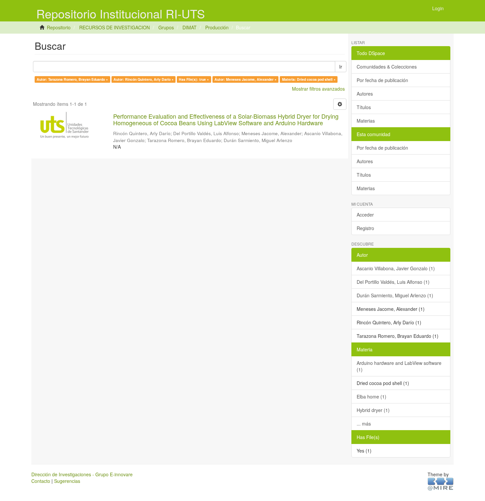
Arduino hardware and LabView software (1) (399, 366)
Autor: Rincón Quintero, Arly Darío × (143, 79)
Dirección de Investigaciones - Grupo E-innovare (82, 474)
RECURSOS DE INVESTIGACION (114, 27)
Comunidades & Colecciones (387, 66)
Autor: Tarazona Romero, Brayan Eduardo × (72, 79)
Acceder (365, 214)
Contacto (40, 481)
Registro (365, 228)
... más (364, 423)
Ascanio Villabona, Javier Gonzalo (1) (396, 268)
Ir (340, 66)
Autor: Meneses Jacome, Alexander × (245, 79)
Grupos (166, 27)
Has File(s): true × (194, 79)
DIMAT (189, 27)
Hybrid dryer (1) (373, 410)
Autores (365, 93)
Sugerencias (67, 481)
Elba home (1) (371, 396)
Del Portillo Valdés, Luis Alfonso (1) (393, 282)
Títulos (364, 107)
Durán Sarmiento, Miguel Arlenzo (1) (395, 295)
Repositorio (59, 27)
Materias (366, 120)
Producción (217, 27)
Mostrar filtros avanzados (318, 88)
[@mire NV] (441, 483)
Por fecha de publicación (382, 80)
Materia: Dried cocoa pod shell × (309, 79)
